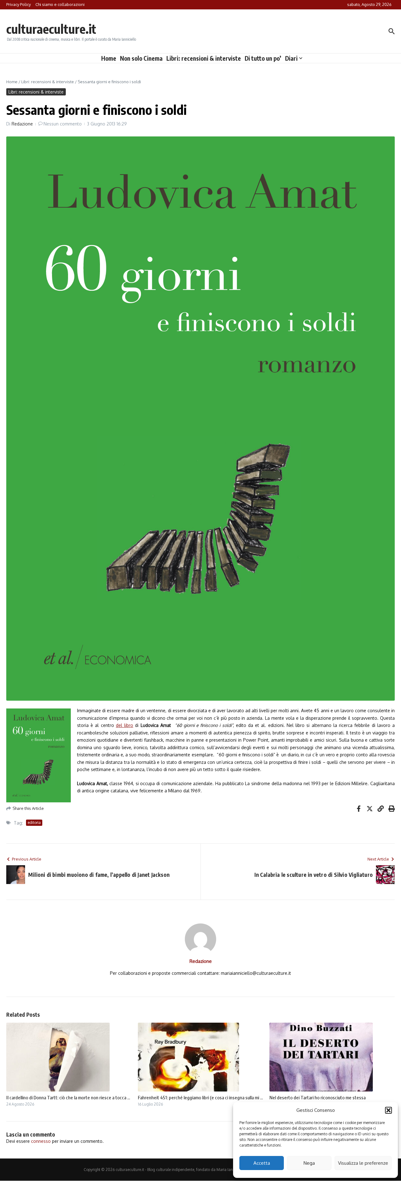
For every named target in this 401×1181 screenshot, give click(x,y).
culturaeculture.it (51, 29)
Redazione (22, 123)
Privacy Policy (18, 4)
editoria (34, 822)
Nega (309, 1163)
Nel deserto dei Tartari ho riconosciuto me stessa (317, 1097)
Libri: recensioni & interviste (203, 58)
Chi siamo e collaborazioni (60, 4)
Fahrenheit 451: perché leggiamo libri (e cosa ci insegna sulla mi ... (200, 1097)
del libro (124, 725)
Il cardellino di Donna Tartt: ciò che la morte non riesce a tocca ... (68, 1097)
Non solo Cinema (141, 58)
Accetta (261, 1163)
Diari (291, 58)
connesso (41, 1141)
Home (108, 58)
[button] (388, 1110)
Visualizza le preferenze (363, 1163)
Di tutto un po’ (263, 58)
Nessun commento (63, 123)
